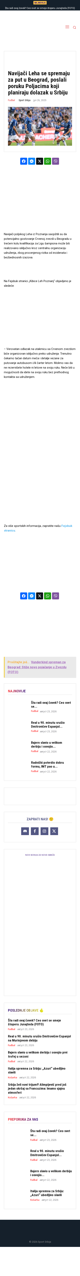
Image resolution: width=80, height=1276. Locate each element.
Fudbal (11, 100)
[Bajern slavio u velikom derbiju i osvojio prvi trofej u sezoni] (17, 746)
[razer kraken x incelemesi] (40, 1261)
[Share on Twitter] (39, 161)
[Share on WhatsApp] (47, 161)
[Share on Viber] (55, 161)
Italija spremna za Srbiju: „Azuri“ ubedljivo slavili (47, 1193)
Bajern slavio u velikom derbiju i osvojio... (46, 744)
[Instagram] (44, 831)
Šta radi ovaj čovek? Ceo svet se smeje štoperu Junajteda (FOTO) (40, 8)
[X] (54, 831)
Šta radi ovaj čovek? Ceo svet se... (51, 704)
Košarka (12, 1077)
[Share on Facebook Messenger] (31, 161)
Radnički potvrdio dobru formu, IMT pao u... (47, 764)
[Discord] (25, 831)
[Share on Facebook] (23, 161)
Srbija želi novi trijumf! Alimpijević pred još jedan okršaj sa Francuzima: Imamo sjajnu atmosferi (37, 1088)
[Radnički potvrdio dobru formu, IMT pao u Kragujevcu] (17, 766)
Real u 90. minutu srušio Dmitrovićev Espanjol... (48, 724)
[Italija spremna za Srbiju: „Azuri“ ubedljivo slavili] (17, 1195)
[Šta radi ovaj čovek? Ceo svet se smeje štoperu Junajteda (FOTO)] (17, 706)
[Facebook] (35, 831)
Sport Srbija (24, 100)
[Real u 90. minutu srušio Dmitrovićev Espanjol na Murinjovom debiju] (17, 726)
